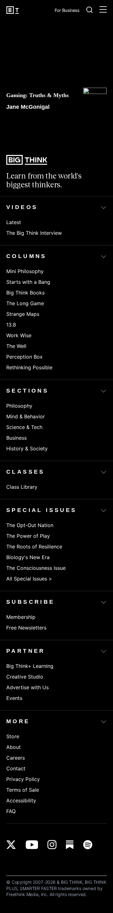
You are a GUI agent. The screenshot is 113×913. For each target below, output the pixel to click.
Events (14, 698)
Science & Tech (24, 427)
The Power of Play (28, 536)
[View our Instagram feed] (51, 844)
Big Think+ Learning (29, 666)
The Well (16, 346)
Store (12, 736)
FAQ (11, 811)
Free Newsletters (26, 627)
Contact (15, 768)
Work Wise (18, 335)
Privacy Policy (23, 779)
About (13, 747)
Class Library (21, 487)
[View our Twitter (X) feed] (11, 844)
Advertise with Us (27, 687)
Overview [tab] (18, 122)
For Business (67, 10)
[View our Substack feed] (70, 844)
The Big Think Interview (34, 233)
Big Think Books (25, 292)
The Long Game (25, 303)
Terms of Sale (22, 790)
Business (16, 438)
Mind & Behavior (25, 416)
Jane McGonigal (28, 107)
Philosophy (19, 406)
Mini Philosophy (25, 271)
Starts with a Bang (28, 282)
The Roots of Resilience (34, 546)
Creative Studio (24, 677)
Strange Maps (22, 314)
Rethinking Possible (29, 367)
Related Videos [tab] (88, 126)
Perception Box (24, 357)
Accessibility (21, 800)
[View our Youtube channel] (31, 844)
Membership (20, 617)
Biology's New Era (28, 557)
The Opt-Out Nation (29, 525)
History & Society (27, 448)
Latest (13, 222)
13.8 (11, 325)
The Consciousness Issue (36, 568)
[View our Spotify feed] (87, 844)
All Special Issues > (29, 578)
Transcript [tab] (50, 122)
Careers (15, 758)
